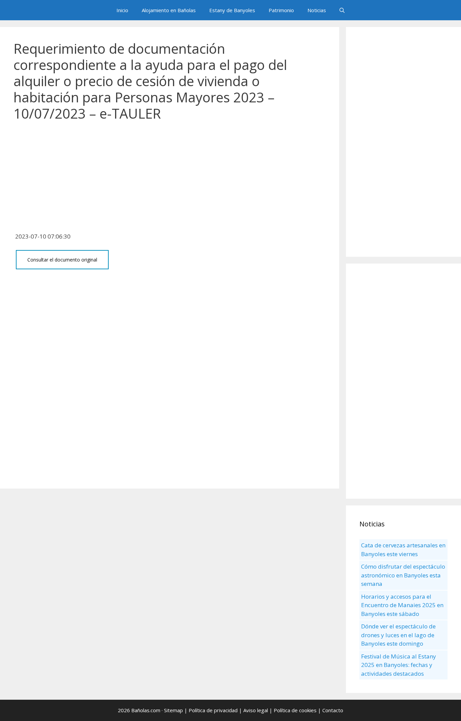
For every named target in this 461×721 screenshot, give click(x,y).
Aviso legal (255, 710)
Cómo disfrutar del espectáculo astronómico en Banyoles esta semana (403, 575)
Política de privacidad (213, 710)
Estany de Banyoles (232, 10)
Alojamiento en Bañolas (169, 10)
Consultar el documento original (62, 259)
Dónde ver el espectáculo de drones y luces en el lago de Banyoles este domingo (398, 634)
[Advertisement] (169, 180)
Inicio (122, 10)
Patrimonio (281, 10)
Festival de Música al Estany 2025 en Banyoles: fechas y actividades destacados (398, 664)
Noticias (316, 10)
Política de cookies (295, 710)
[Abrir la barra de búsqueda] (342, 10)
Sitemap (173, 710)
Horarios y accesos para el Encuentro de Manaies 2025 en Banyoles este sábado (402, 605)
